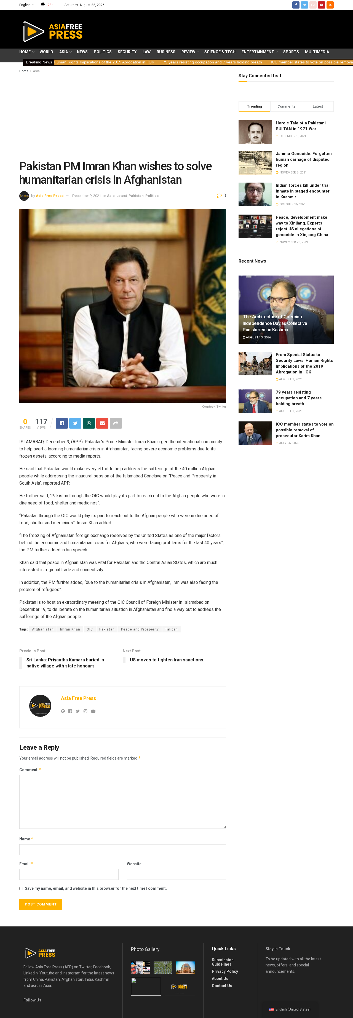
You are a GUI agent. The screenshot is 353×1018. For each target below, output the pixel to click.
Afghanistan (43, 629)
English (25, 5)
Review (188, 52)
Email (26, 863)
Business (166, 52)
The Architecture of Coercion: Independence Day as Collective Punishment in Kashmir (275, 323)
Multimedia (317, 52)
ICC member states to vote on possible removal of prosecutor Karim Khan (277, 62)
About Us (220, 978)
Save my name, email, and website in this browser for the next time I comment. (96, 888)
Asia (63, 52)
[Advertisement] (122, 115)
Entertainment (258, 52)
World (46, 52)
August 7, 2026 (290, 379)
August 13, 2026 (258, 337)
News (82, 52)
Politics (103, 52)
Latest (121, 196)
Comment (30, 769)
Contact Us (222, 986)
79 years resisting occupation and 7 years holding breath (154, 62)
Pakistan (136, 196)
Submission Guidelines (223, 962)
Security (127, 52)
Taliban (171, 629)
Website (134, 864)
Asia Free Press (49, 196)
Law (147, 52)
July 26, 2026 (288, 443)
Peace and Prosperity (140, 629)
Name (26, 838)
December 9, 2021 (86, 196)
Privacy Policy (225, 971)
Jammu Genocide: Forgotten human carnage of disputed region (304, 159)
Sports (291, 52)
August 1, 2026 (290, 411)
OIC (90, 629)
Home (25, 52)
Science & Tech (220, 52)
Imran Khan (70, 629)
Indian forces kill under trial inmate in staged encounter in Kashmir (303, 191)
